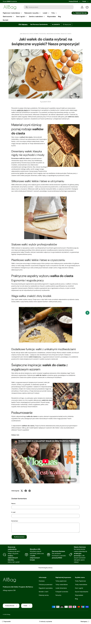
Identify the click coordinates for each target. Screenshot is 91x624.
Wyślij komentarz (19, 537)
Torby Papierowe (80, 581)
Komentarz (14, 521)
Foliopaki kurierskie (62, 592)
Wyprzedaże (51, 16)
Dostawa (42, 581)
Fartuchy (58, 595)
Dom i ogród (79, 588)
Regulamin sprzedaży (46, 588)
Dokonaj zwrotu (44, 595)
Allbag (8, 614)
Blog (59, 16)
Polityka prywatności (45, 584)
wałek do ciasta (66, 33)
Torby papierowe (61, 581)
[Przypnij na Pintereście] (30, 491)
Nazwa (13, 503)
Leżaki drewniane (61, 588)
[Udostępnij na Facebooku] (26, 491)
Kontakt (5, 20)
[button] (87, 313)
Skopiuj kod (68, 24)
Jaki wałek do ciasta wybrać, (29, 33)
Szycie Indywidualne (81, 592)
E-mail (13, 512)
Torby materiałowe (62, 584)
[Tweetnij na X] (22, 491)
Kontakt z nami (43, 592)
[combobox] (49, 7)
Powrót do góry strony (45, 567)
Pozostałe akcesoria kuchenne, (50, 33)
